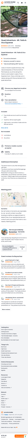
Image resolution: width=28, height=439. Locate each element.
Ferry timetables (5, 338)
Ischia (2, 402)
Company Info (4, 419)
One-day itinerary (5, 355)
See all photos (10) (21, 8)
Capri (2, 396)
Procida (3, 405)
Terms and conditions (6, 421)
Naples (3, 400)
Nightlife (3, 370)
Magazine (3, 379)
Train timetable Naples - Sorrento (9, 335)
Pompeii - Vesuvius (5, 407)
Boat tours (3, 346)
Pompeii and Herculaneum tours (9, 353)
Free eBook (4, 381)
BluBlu (6, 414)
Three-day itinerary (6, 357)
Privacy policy (16, 421)
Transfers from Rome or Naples (9, 333)
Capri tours (4, 349)
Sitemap (11, 419)
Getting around (5, 331)
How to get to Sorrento (7, 329)
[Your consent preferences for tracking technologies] (25, 436)
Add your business (5, 387)
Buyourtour (13, 232)
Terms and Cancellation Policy (13, 103)
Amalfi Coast (4, 398)
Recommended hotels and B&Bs (9, 366)
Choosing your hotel (6, 364)
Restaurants (4, 368)
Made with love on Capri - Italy (8, 427)
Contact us (4, 385)
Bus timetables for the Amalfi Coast (10, 340)
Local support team (6, 377)
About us (3, 383)
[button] (14, 198)
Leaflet (11, 206)
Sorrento (3, 394)
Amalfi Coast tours (5, 351)
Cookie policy (4, 423)
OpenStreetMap (18, 206)
